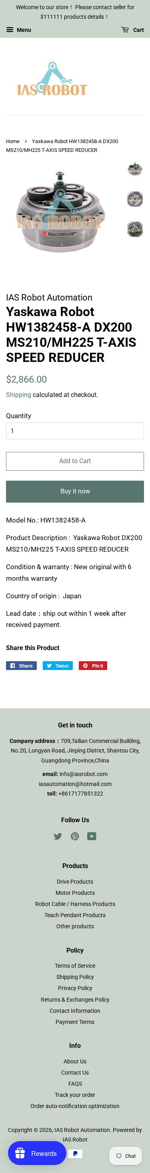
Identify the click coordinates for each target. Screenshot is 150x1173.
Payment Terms (75, 1022)
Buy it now (75, 491)
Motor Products (75, 893)
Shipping (18, 395)
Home (13, 141)
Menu (23, 30)
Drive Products (75, 881)
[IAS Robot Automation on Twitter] (58, 838)
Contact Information (75, 1011)
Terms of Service (75, 966)
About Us (75, 1061)
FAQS (75, 1084)
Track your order (75, 1095)
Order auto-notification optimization (75, 1106)
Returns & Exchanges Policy (75, 999)
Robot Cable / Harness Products (75, 904)
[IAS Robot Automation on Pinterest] (74, 838)
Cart (138, 30)
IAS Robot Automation (82, 1130)
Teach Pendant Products (75, 915)
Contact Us (75, 1072)
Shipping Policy (75, 977)
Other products (75, 926)
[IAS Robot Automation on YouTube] (91, 838)
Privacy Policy (75, 988)
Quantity (18, 416)
